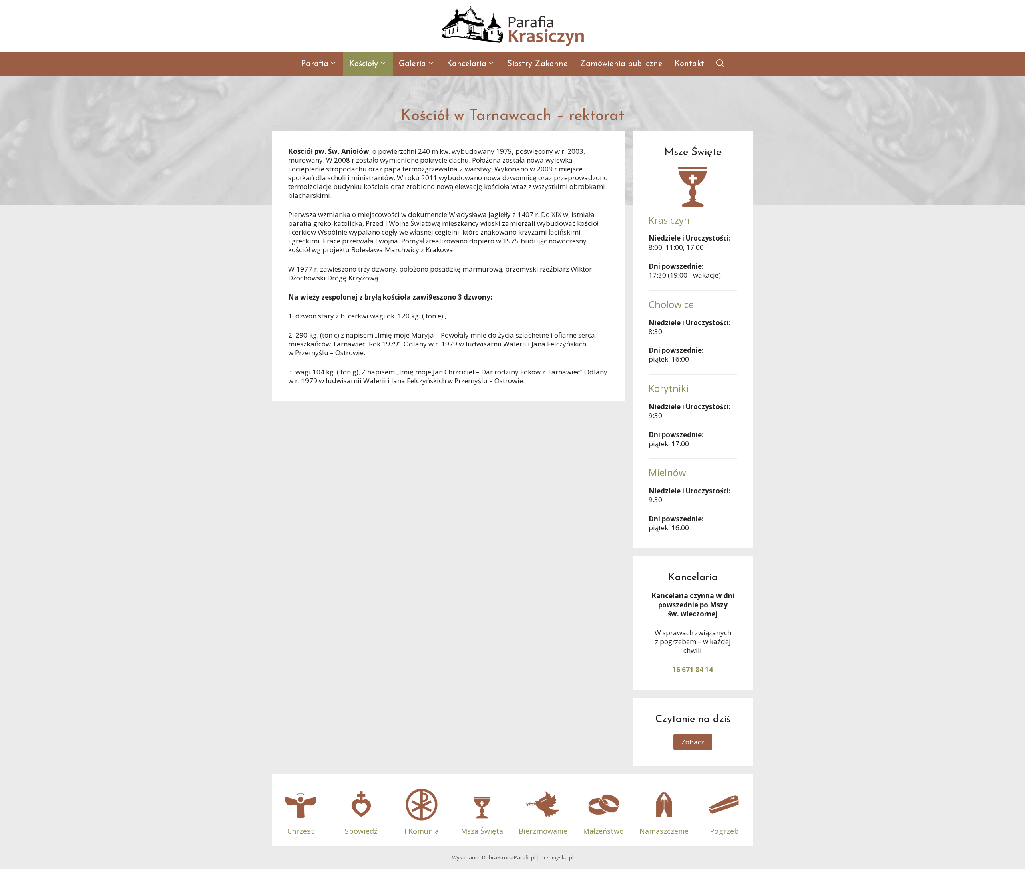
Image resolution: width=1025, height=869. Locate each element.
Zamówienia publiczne (621, 64)
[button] (720, 64)
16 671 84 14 (692, 669)
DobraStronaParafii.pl (508, 857)
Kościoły (363, 64)
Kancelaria (466, 64)
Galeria (412, 64)
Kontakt (689, 64)
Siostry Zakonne (537, 64)
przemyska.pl (557, 857)
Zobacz (692, 741)
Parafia (314, 64)
